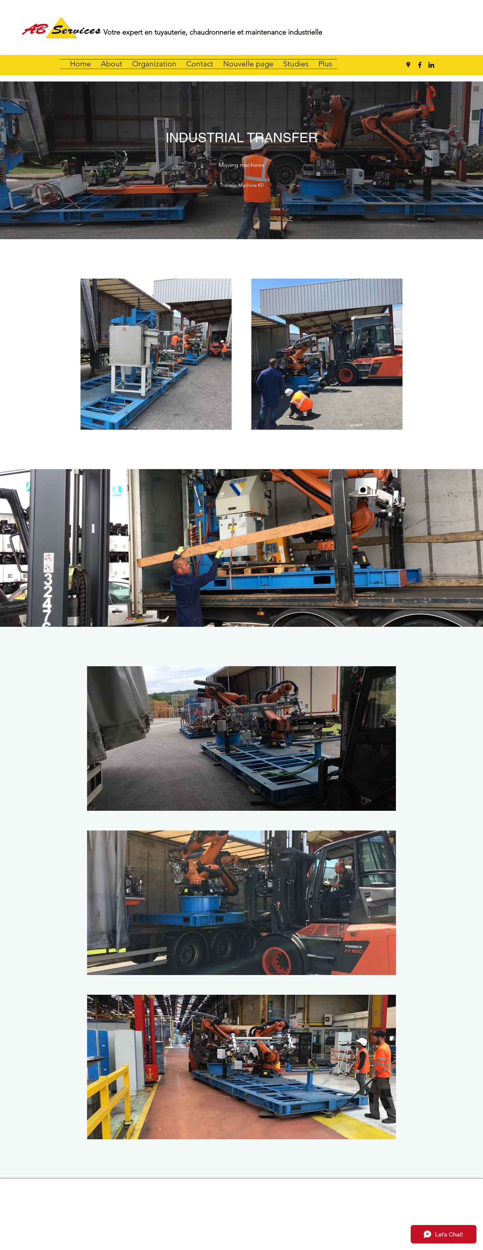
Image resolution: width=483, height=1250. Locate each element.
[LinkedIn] (431, 65)
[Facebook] (420, 65)
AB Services (242, 1196)
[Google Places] (408, 65)
